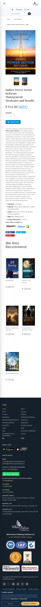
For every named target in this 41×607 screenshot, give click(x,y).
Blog (3, 431)
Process (4, 414)
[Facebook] (4, 584)
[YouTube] (22, 584)
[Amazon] (27, 584)
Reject (10, 603)
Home (8, 19)
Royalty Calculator (26, 425)
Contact (23, 433)
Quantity (8, 113)
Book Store (24, 420)
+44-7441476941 (7, 492)
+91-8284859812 (7, 480)
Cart (26, 10)
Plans (4, 411)
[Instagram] (13, 584)
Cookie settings (33, 589)
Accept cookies (30, 603)
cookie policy (14, 598)
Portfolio (23, 414)
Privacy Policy (23, 598)
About (23, 409)
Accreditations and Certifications (8, 434)
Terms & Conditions (8, 589)
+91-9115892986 (12, 469)
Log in (19, 10)
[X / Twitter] (9, 584)
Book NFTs (5, 425)
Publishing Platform (8, 422)
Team (4, 428)
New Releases (18, 19)
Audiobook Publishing (28, 417)
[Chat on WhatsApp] (20, 474)
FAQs (22, 428)
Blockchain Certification (28, 431)
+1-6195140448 (7, 486)
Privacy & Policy (21, 589)
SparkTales (24, 422)
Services (23, 411)
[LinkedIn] (18, 584)
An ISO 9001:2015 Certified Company (20, 537)
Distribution (5, 417)
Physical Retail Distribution (10, 420)
